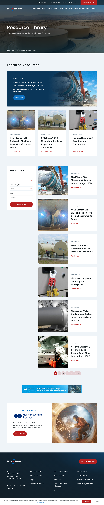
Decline (97, 501)
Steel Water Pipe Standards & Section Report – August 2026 (82, 180)
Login (70, 2)
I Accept (86, 501)
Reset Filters (21, 204)
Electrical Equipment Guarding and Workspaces (82, 141)
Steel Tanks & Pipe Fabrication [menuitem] (79, 8)
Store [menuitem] (64, 2)
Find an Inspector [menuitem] (54, 2)
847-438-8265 (12, 476)
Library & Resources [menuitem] (38, 8)
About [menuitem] (94, 8)
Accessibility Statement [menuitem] (85, 484)
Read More (19, 98)
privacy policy (41, 502)
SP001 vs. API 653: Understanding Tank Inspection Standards (82, 248)
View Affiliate (20, 434)
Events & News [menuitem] (52, 8)
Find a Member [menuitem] (42, 2)
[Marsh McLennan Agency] (29, 416)
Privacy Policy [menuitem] (82, 471)
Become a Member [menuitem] (37, 484)
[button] (75, 2)
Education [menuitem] (63, 8)
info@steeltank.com (14, 479)
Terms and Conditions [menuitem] (85, 480)
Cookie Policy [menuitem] (82, 476)
